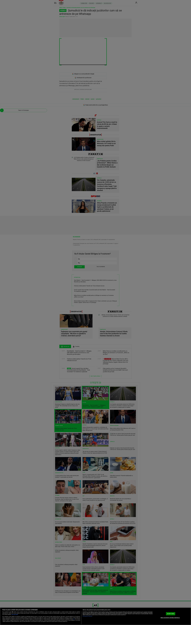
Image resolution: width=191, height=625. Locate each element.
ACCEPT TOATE (170, 613)
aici (74, 618)
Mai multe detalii (15, 614)
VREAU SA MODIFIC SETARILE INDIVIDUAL (170, 617)
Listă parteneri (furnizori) (87, 616)
